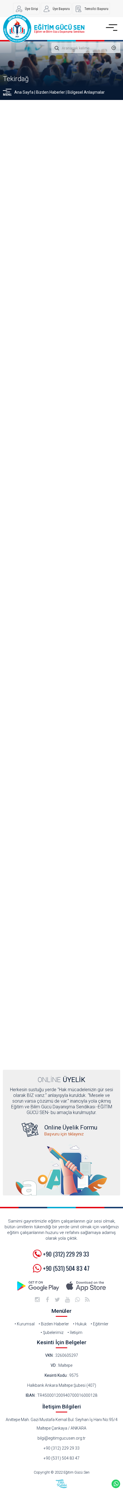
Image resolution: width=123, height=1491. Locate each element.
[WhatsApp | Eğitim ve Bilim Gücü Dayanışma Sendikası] (77, 1299)
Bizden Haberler (50, 92)
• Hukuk (80, 1324)
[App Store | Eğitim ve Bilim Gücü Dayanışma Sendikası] (86, 1286)
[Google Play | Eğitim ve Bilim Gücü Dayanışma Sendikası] (38, 1286)
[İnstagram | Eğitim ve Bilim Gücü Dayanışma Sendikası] (37, 1299)
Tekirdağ (16, 79)
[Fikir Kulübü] (61, 1484)
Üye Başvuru (61, 9)
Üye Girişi (31, 9)
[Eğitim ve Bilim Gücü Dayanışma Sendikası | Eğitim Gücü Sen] (43, 28)
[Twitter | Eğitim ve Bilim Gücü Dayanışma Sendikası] (57, 1299)
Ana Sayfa (23, 92)
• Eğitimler (99, 1324)
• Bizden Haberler (54, 1324)
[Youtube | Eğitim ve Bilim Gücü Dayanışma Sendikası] (67, 1299)
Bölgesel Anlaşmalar (86, 92)
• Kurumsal (25, 1324)
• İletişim (75, 1332)
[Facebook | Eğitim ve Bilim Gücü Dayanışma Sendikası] (47, 1299)
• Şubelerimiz (52, 1332)
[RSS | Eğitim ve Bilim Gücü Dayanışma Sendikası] (87, 1299)
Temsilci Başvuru (96, 9)
